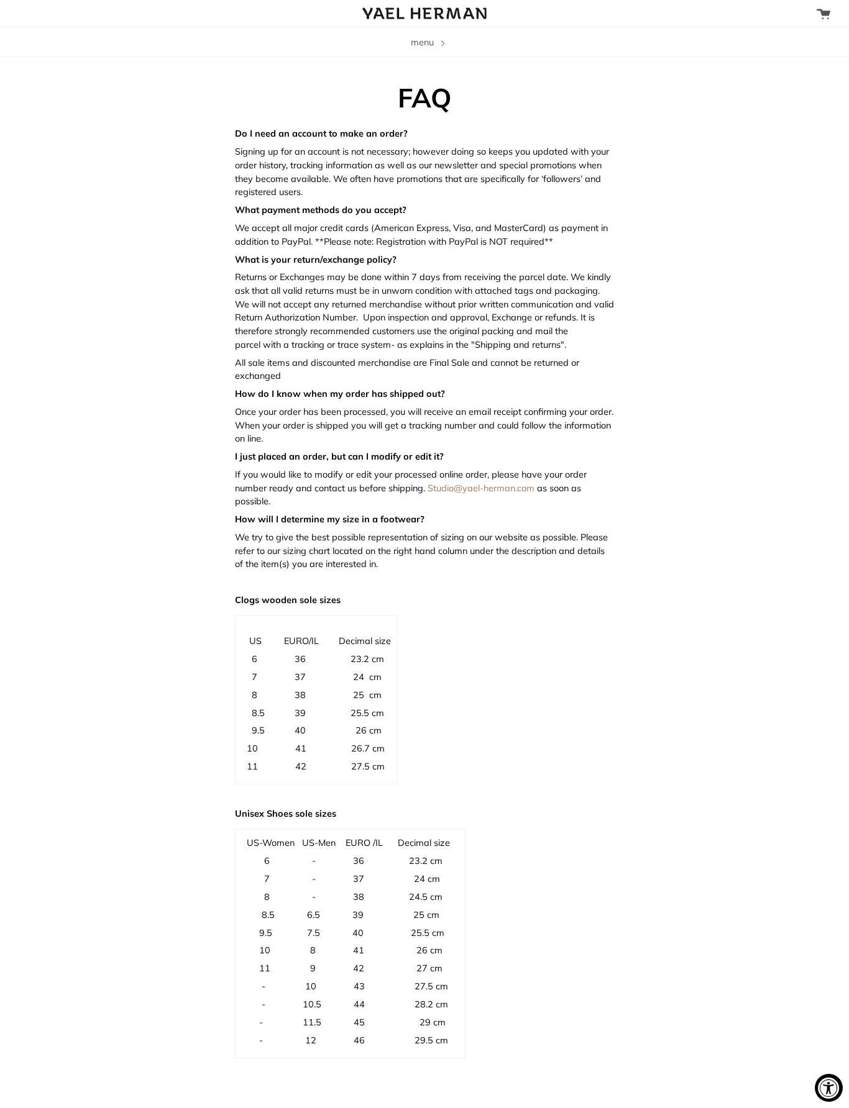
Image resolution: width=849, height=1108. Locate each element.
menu (423, 42)
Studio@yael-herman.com (481, 488)
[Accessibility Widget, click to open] (829, 1088)
